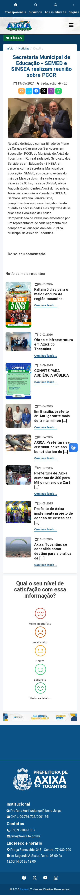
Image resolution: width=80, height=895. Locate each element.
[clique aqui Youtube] (45, 878)
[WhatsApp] (58, 91)
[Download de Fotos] (29, 91)
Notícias (23, 48)
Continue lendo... (45, 305)
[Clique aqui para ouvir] (51, 91)
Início (10, 48)
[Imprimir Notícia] (21, 91)
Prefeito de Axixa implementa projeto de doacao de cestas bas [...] (53, 516)
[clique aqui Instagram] (56, 878)
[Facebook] (36, 91)
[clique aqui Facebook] (24, 878)
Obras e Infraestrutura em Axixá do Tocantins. (53, 344)
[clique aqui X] (35, 878)
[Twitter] (43, 91)
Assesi (24, 889)
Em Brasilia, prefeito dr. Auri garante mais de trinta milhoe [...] (52, 416)
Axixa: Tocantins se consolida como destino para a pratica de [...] (52, 551)
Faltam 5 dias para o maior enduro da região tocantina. (51, 294)
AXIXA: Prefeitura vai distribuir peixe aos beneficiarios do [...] (52, 447)
